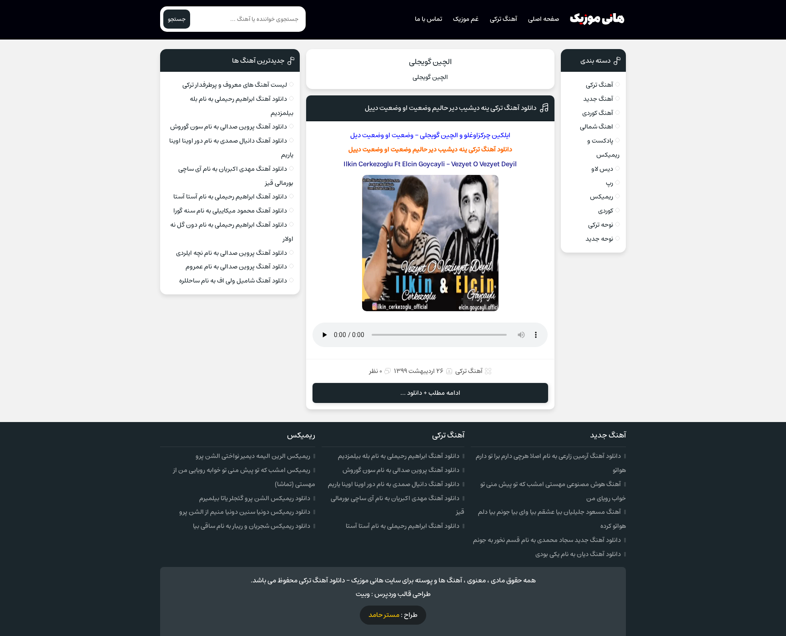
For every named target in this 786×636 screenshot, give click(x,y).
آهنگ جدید (598, 99)
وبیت (363, 594)
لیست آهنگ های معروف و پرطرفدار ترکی (234, 85)
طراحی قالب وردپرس (402, 594)
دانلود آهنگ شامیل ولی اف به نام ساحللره (233, 280)
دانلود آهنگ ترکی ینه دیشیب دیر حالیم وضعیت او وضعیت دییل (450, 108)
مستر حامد (383, 615)
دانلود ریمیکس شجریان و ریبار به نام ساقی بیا (251, 526)
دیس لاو (602, 169)
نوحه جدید (599, 239)
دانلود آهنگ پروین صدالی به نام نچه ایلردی (231, 253)
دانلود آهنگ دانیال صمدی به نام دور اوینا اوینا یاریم (393, 484)
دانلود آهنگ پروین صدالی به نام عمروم (236, 266)
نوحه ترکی (600, 224)
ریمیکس (601, 196)
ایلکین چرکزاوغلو (487, 135)
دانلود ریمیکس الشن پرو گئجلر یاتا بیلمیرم (254, 498)
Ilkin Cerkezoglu (368, 164)
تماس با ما (428, 19)
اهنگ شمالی (596, 126)
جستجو (177, 19)
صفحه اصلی (543, 19)
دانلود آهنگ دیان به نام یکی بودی (578, 554)
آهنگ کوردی (597, 113)
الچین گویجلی (430, 62)
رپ (609, 183)
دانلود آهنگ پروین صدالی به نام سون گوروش (228, 126)
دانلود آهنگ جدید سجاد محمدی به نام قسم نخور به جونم (547, 540)
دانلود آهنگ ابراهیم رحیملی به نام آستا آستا (230, 196)
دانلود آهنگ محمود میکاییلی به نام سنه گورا (230, 210)
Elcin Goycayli (423, 164)
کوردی (605, 210)
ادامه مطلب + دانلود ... (430, 393)
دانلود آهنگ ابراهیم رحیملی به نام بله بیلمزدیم (398, 456)
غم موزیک (466, 19)
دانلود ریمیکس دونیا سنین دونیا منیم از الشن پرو (244, 512)
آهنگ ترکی (503, 19)
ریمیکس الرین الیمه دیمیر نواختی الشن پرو (253, 456)
